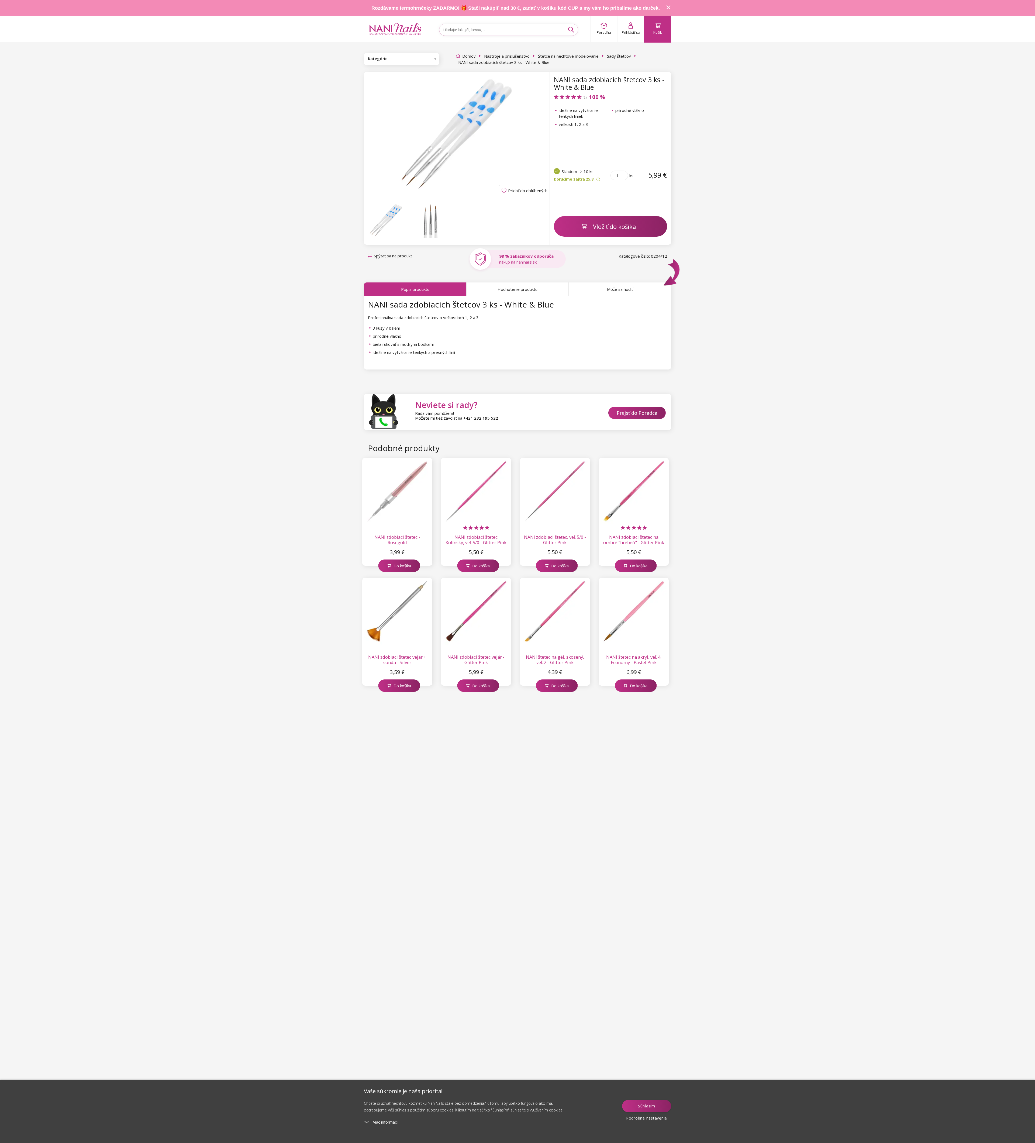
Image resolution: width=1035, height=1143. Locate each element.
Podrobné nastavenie (646, 1118)
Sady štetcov (619, 56)
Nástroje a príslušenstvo (507, 56)
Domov (469, 56)
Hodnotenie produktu (517, 289)
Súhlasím (646, 1106)
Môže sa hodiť (620, 289)
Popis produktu (415, 289)
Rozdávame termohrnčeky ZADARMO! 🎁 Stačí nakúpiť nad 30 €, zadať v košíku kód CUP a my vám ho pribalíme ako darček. (515, 8)
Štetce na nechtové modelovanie (568, 56)
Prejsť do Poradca (637, 413)
